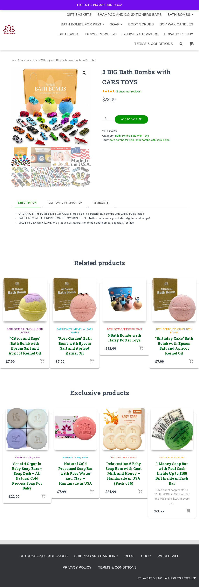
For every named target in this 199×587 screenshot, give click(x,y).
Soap (115, 24)
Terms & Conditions (153, 44)
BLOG (129, 556)
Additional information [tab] (65, 202)
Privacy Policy (178, 34)
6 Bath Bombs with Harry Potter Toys (124, 337)
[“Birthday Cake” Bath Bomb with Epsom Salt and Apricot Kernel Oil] (174, 299)
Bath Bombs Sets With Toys (36, 60)
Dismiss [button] (117, 4)
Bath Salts (68, 34)
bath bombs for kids (122, 139)
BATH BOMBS (179, 15)
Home (14, 60)
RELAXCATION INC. (150, 578)
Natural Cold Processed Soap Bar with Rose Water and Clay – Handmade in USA (75, 473)
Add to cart (129, 119)
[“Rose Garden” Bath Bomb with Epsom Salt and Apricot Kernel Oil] (75, 299)
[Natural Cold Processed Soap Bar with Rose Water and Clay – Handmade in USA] (75, 429)
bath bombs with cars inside (152, 139)
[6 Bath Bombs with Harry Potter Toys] (124, 299)
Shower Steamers (140, 34)
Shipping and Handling (96, 556)
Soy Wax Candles (176, 24)
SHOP (146, 556)
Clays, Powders (101, 34)
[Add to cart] (42, 361)
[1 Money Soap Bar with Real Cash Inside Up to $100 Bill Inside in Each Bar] (172, 429)
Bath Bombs (14, 329)
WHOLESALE (168, 556)
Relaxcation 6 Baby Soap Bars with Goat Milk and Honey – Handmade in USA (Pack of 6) (124, 473)
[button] (84, 73)
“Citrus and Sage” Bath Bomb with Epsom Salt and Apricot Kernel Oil (25, 345)
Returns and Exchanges (44, 556)
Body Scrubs (141, 24)
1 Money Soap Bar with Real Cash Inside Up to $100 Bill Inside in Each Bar (171, 473)
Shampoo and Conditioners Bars (129, 15)
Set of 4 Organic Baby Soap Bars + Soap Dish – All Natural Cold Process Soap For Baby (27, 475)
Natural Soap (23, 457)
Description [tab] (27, 202)
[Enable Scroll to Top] (191, 579)
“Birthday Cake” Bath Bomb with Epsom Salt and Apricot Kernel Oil (174, 345)
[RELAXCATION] (9, 29)
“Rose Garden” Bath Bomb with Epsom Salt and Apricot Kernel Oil (75, 345)
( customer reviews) (128, 91)
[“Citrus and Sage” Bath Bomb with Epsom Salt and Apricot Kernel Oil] (25, 299)
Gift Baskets (79, 15)
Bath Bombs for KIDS (81, 24)
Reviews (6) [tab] (101, 202)
